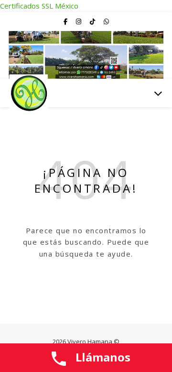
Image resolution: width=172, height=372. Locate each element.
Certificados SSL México (39, 5)
